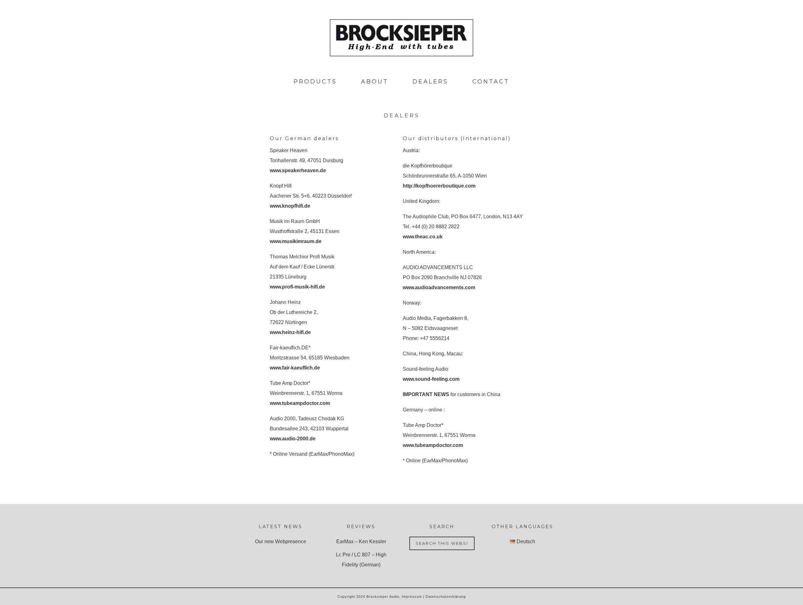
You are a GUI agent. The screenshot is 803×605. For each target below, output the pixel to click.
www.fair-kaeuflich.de (295, 367)
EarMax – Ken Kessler (361, 541)
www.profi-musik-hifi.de (297, 286)
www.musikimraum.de (296, 241)
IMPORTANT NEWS (426, 394)
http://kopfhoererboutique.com (439, 185)
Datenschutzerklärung (446, 596)
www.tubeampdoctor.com (300, 403)
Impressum (412, 596)
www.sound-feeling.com (431, 379)
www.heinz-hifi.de (290, 332)
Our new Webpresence (280, 541)
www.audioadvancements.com (439, 287)
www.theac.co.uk (423, 236)
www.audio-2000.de (293, 438)
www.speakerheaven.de (298, 170)
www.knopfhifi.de (290, 206)
